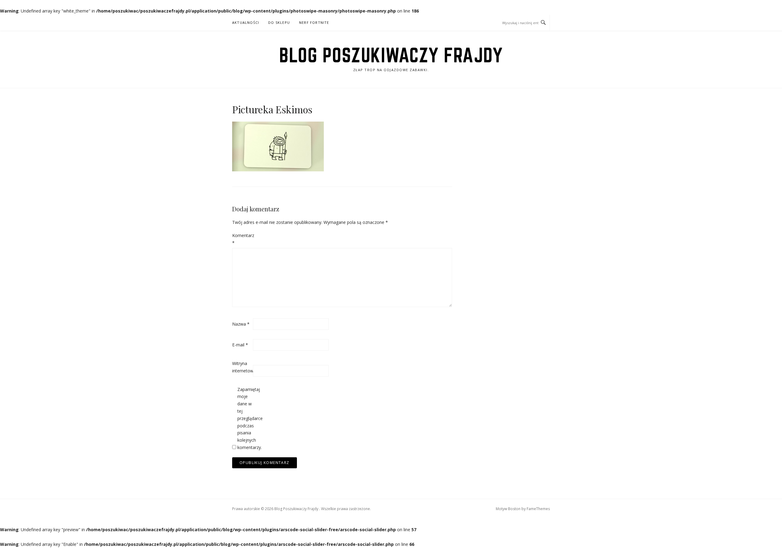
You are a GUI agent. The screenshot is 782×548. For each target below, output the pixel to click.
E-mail (240, 345)
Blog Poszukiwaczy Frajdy (391, 55)
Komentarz (242, 239)
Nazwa (241, 324)
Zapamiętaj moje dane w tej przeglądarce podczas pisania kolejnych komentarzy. (247, 418)
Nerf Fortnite (314, 22)
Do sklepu (279, 22)
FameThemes (538, 508)
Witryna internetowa (242, 367)
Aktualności (245, 22)
